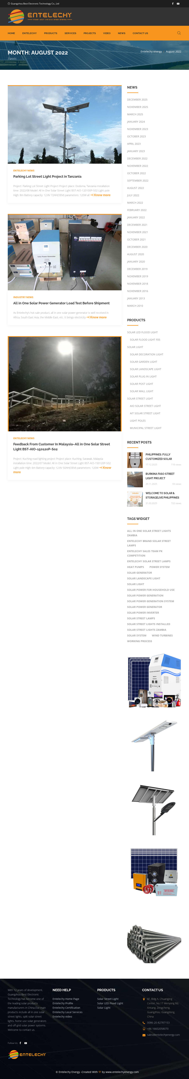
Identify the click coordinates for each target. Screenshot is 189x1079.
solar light (135, 584)
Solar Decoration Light (146, 354)
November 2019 (137, 276)
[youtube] (178, 3)
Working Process (139, 641)
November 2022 (137, 166)
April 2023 (134, 143)
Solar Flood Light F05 (145, 339)
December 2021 (137, 224)
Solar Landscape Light (145, 369)
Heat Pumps (135, 567)
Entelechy (29, 33)
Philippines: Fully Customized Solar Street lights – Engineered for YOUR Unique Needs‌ (160, 457)
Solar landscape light (143, 578)
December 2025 (137, 99)
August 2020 (135, 254)
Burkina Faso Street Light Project (160, 476)
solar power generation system (150, 601)
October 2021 (136, 239)
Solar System (136, 635)
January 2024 (136, 121)
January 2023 (136, 151)
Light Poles (138, 420)
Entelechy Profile (63, 1003)
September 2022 (137, 180)
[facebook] (173, 3)
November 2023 (137, 129)
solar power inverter (143, 612)
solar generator (139, 572)
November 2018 (137, 283)
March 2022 (135, 202)
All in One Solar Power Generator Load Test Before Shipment (61, 303)
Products (50, 33)
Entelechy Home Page (66, 999)
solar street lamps (141, 618)
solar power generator (144, 607)
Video (107, 33)
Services (70, 33)
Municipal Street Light (145, 428)
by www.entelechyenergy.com (120, 1072)
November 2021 (137, 232)
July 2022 (133, 195)
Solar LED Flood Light (142, 332)
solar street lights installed (148, 624)
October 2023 (136, 136)
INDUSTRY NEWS (23, 297)
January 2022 (136, 217)
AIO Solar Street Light (145, 406)
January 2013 (136, 298)
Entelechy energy (151, 51)
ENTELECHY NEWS (23, 170)
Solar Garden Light (143, 361)
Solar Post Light (141, 384)
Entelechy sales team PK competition (144, 553)
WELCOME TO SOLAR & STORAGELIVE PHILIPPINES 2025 (162, 496)
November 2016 (137, 291)
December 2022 (137, 158)
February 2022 (137, 210)
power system (160, 567)
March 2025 (135, 114)
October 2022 (136, 173)
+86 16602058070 (158, 1028)
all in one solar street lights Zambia (149, 533)
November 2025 (137, 107)
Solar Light (135, 347)
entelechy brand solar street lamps (149, 543)
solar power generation (145, 595)
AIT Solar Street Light (145, 413)
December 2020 (137, 247)
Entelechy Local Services (68, 1012)
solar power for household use (151, 590)
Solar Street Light (140, 398)
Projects (90, 33)
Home (11, 33)
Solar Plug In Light (143, 376)
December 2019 (137, 269)
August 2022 (135, 188)
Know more (102, 195)
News (121, 33)
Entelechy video (62, 1016)
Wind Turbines (162, 635)
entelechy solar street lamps (149, 561)
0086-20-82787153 (158, 1022)
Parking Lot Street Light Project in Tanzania (47, 176)
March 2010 (135, 305)
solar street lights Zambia (146, 629)
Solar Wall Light (141, 391)
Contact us (140, 33)
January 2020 (136, 261)
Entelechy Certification (66, 1007)
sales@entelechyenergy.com (163, 1034)
